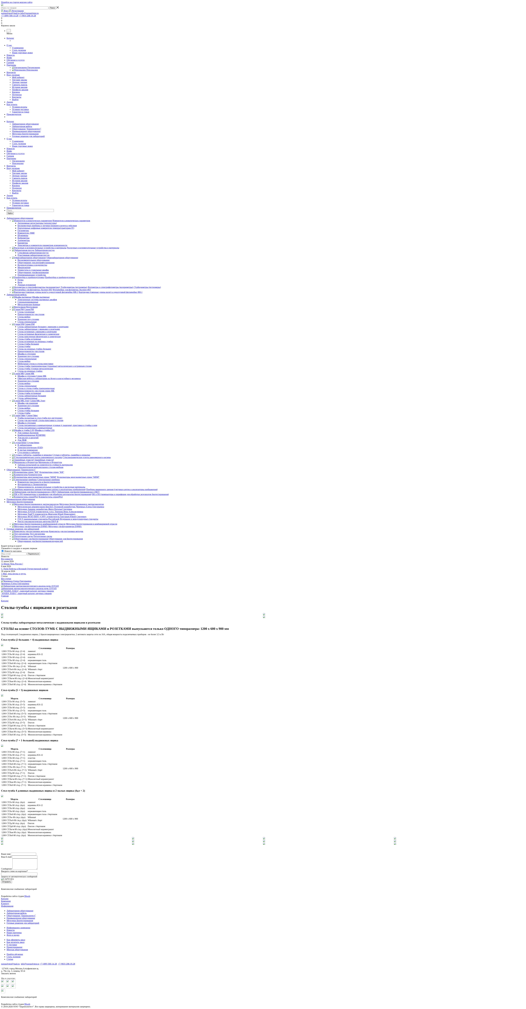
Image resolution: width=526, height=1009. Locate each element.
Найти (10, 213)
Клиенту (5, 903)
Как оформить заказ (16, 940)
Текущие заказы (19, 173)
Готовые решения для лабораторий (28, 136)
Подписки (17, 188)
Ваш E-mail (6, 857)
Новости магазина (13, 551)
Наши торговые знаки (22, 146)
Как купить (12, 104)
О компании (18, 141)
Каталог (10, 38)
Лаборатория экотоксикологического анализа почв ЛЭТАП (29, 588)
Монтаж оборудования (17, 949)
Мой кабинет (18, 171)
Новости (11, 55)
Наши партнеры (14, 932)
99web (27, 896)
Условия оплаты (19, 200)
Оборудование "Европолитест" (26, 129)
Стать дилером (19, 143)
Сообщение (6, 869)
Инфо (9, 57)
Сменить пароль (19, 178)
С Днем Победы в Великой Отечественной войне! (24, 569)
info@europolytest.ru (29, 13)
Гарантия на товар (20, 205)
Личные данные (19, 176)
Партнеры (11, 65)
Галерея (10, 62)
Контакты (11, 72)
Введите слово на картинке (14, 871)
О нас (9, 45)
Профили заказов (20, 183)
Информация (7, 906)
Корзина (16, 185)
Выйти (15, 193)
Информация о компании (18, 928)
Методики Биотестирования (25, 134)
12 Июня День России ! (12, 564)
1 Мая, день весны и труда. (13, 574)
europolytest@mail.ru (10, 13)
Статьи (10, 959)
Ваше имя (5, 854)
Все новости (7, 559)
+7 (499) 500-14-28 (9, 16)
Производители (14, 114)
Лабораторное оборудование (25, 124)
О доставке (12, 945)
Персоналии (18, 163)
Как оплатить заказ (15, 942)
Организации (18, 161)
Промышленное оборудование (26, 131)
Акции (10, 102)
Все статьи (6, 578)
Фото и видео (13, 935)
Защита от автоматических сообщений (19, 876)
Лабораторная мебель (22, 126)
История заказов (19, 180)
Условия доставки (20, 203)
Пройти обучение (15, 954)
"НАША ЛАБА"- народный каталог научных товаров (26, 593)
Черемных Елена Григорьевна (15, 583)
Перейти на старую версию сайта (16, 2)
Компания (6, 901)
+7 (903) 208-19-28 (27, 16)
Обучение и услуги (16, 60)
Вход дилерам (13, 75)
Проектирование (14, 947)
